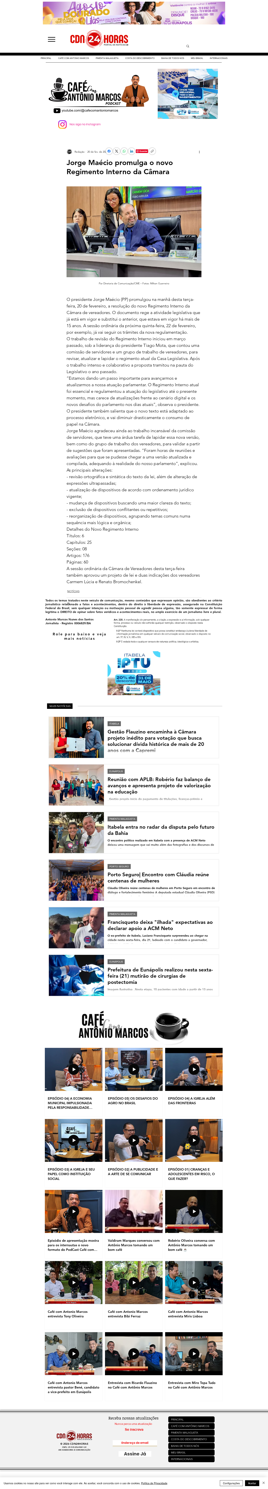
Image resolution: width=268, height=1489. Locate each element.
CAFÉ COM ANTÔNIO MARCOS (190, 1426)
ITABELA (114, 723)
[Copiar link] (152, 151)
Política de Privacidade (154, 1483)
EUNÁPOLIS (116, 771)
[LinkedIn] (131, 151)
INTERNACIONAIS (182, 1459)
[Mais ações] (199, 152)
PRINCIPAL (177, 1419)
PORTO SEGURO (119, 866)
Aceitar (252, 1483)
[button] (140, 58)
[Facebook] (109, 151)
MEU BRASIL (178, 1452)
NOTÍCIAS (73, 591)
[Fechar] (263, 1483)
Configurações (231, 1483)
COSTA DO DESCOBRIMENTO (189, 1439)
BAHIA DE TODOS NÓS (185, 1446)
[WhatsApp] (124, 151)
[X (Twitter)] (116, 151)
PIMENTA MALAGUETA (122, 818)
